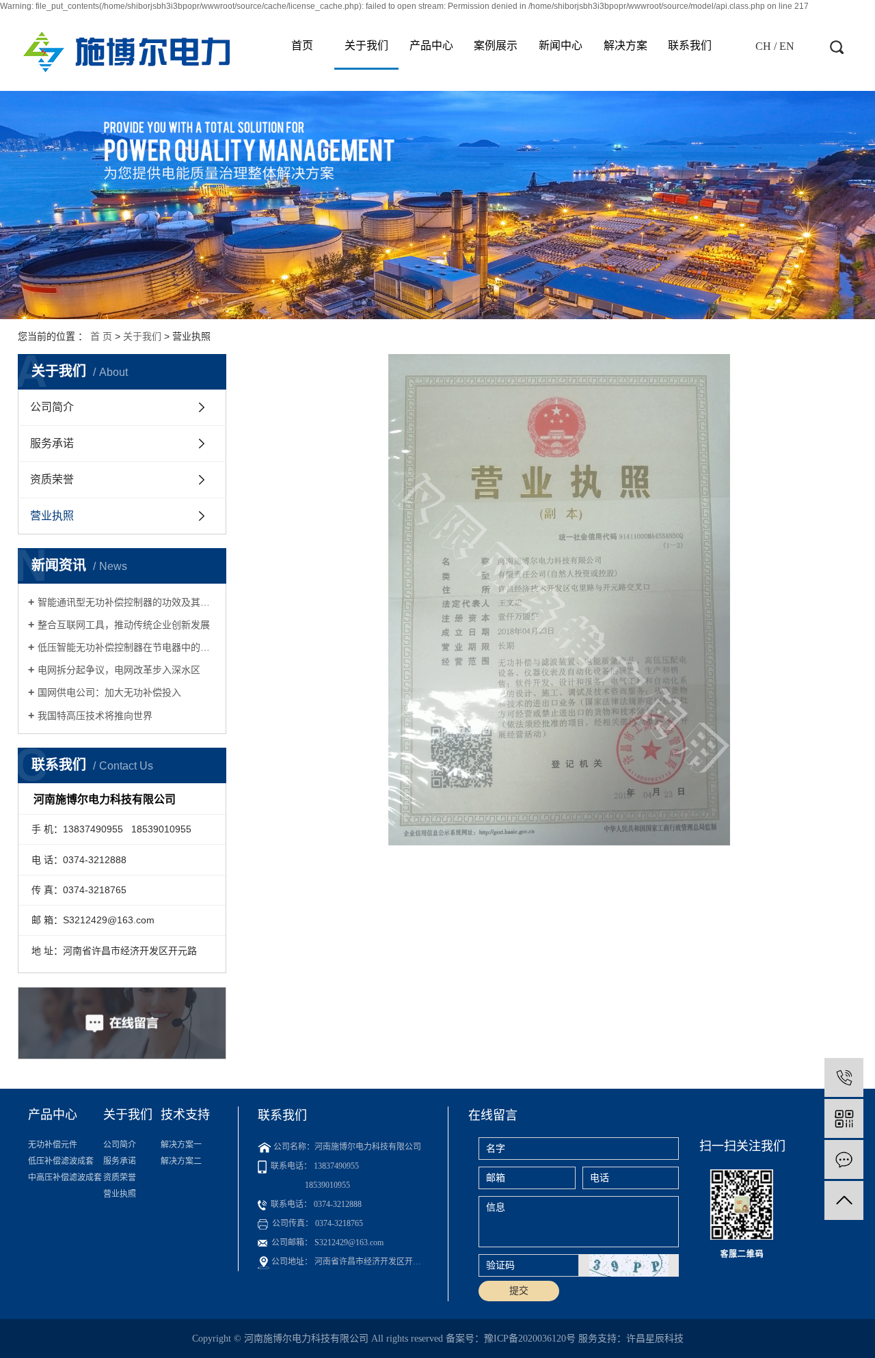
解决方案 (625, 45)
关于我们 (366, 45)
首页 (302, 45)
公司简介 (52, 407)
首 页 (101, 336)
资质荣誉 (52, 479)
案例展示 (495, 45)
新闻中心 (560, 45)
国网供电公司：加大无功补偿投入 (109, 692)
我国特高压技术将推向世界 (95, 715)
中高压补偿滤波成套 (65, 1177)
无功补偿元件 (52, 1145)
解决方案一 (181, 1145)
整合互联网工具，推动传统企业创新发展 (124, 624)
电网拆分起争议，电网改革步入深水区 (119, 669)
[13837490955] (843, 1077)
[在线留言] (843, 1159)
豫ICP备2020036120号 (530, 1338)
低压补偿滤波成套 (61, 1161)
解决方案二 (181, 1161)
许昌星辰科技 (655, 1338)
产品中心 (431, 45)
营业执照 (52, 515)
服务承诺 (52, 443)
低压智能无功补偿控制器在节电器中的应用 (127, 647)
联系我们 (690, 45)
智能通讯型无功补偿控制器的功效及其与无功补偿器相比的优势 (127, 602)
